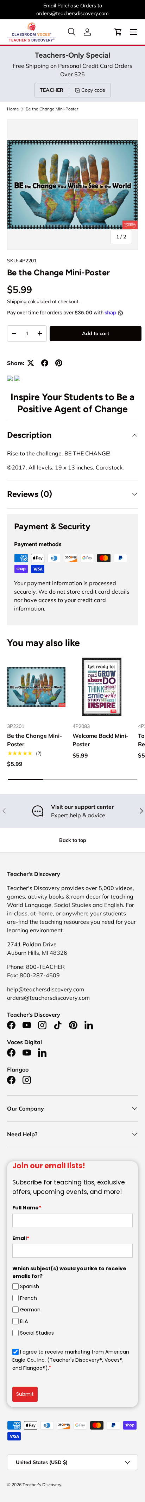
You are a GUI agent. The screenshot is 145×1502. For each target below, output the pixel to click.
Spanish (29, 1286)
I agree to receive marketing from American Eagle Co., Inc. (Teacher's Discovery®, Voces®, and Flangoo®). (70, 1360)
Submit (25, 1394)
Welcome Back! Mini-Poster (100, 740)
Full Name (26, 1207)
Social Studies (37, 1332)
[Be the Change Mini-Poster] (36, 687)
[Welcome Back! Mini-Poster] (101, 687)
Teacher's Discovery (42, 1484)
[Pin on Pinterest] (59, 363)
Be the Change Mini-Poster (52, 109)
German (30, 1309)
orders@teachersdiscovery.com (72, 13)
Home (13, 109)
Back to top (72, 840)
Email (20, 1238)
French (28, 1298)
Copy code (93, 90)
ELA (24, 1321)
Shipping (16, 301)
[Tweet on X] (31, 363)
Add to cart (95, 333)
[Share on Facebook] (45, 363)
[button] (118, 32)
